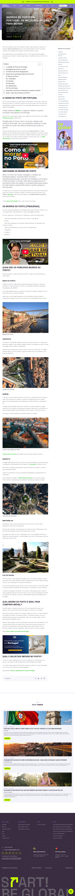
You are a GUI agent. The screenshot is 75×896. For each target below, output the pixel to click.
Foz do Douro (13, 88)
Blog (52, 5)
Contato (3, 835)
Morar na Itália (61, 81)
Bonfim (11, 81)
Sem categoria (61, 96)
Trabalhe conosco (5, 838)
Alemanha (60, 51)
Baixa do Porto (13, 76)
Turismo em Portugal (63, 105)
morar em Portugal (11, 201)
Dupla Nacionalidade (63, 60)
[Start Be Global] (5, 5)
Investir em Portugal (63, 73)
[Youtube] (13, 853)
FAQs (3, 831)
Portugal (9, 13)
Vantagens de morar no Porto (16, 69)
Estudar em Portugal (63, 66)
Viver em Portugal (62, 116)
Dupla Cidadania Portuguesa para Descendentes (63, 824)
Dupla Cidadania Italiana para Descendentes (62, 826)
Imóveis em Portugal (63, 71)
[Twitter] (16, 853)
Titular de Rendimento (63, 101)
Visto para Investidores (57, 838)
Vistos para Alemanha (63, 109)
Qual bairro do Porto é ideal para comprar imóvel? (23, 90)
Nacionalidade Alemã (63, 83)
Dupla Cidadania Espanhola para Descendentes (62, 829)
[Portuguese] (68, 5)
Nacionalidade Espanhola (64, 86)
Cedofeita (12, 79)
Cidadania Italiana (62, 58)
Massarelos (12, 86)
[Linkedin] (10, 853)
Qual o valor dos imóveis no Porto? (18, 93)
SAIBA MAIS (7, 738)
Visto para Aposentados (58, 835)
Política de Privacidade (36, 867)
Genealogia (60, 68)
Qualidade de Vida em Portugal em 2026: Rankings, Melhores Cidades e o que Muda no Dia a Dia (33, 790)
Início (14, 5)
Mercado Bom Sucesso (26, 478)
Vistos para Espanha (62, 112)
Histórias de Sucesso (38, 5)
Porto (18, 110)
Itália (59, 75)
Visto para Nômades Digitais (59, 833)
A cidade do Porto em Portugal (16, 67)
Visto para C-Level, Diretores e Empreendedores (63, 831)
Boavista (11, 83)
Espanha (60, 64)
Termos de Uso (48, 867)
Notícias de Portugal (63, 90)
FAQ (47, 5)
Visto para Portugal (62, 107)
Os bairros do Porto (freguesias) (17, 72)
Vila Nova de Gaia (8, 118)
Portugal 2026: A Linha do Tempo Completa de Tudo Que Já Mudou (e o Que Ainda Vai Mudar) (32, 728)
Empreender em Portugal (63, 62)
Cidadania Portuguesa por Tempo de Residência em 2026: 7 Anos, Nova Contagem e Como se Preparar (35, 760)
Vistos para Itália (62, 114)
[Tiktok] (20, 853)
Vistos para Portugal (41, 824)
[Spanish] (72, 5)
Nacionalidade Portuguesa (64, 88)
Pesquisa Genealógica (63, 92)
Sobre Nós (21, 5)
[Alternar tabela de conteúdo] (38, 64)
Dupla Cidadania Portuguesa (24, 824)
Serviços (28, 5)
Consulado (32, 464)
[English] (70, 5)
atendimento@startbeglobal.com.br (12, 849)
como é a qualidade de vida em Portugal (22, 670)
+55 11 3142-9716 (8, 847)
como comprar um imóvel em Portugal (17, 631)
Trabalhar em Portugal (63, 103)
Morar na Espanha (62, 79)
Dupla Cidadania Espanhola (24, 829)
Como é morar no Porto (10, 454)
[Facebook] (3, 853)
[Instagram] (6, 853)
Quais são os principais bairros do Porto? (20, 74)
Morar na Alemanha (62, 77)
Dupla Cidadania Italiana (23, 826)
